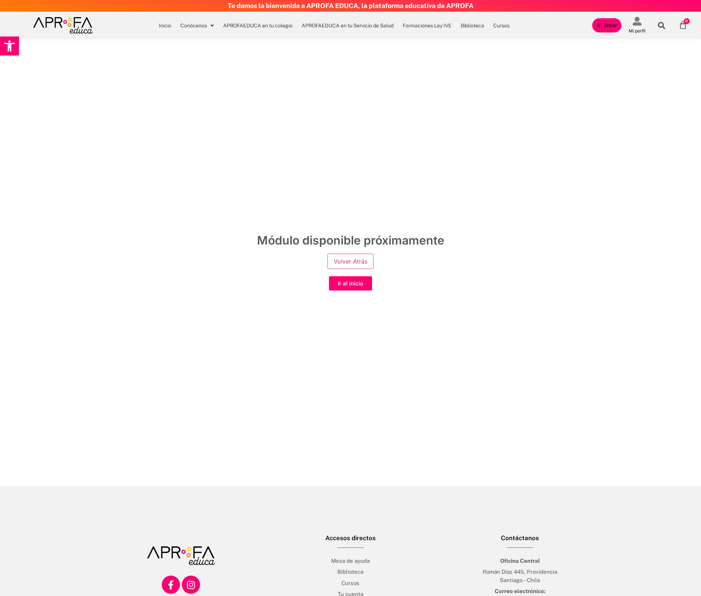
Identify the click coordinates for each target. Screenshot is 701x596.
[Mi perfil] (637, 21)
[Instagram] (191, 585)
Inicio (165, 25)
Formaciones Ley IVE (427, 25)
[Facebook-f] (171, 585)
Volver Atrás (350, 261)
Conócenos (193, 25)
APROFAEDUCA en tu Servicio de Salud (348, 25)
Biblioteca (472, 25)
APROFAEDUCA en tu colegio (257, 25)
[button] (9, 45)
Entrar (610, 25)
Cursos (501, 25)
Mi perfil (637, 31)
